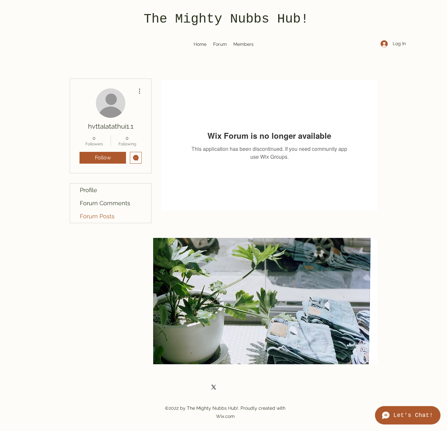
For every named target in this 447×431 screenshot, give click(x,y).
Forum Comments (105, 203)
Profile (88, 190)
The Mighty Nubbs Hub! (226, 19)
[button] (265, 301)
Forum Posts (97, 216)
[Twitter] (213, 387)
